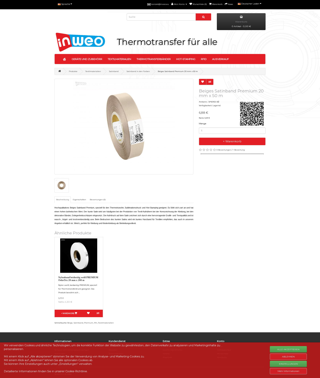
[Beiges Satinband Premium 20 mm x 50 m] (123, 126)
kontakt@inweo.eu (160, 4)
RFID (204, 59)
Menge (202, 123)
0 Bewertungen (223, 150)
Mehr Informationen (288, 371)
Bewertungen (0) (98, 199)
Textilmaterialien (119, 59)
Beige (70, 323)
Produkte (73, 71)
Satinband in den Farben (138, 71)
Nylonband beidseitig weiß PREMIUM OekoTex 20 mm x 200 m (78, 278)
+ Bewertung (239, 150)
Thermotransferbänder (154, 59)
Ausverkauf (220, 59)
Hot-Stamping (185, 59)
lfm (95, 323)
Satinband (114, 71)
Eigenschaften (79, 199)
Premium (88, 323)
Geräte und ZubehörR (87, 59)
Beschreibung (62, 199)
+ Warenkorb (232, 141)
